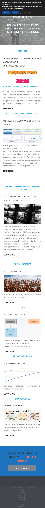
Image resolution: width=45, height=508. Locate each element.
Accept (6, 13)
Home (22, 490)
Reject (15, 13)
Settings (24, 13)
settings (20, 9)
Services (22, 500)
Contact (22, 504)
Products (22, 493)
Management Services (22, 495)
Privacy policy (22, 506)
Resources (22, 497)
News (22, 502)
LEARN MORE (8, 108)
